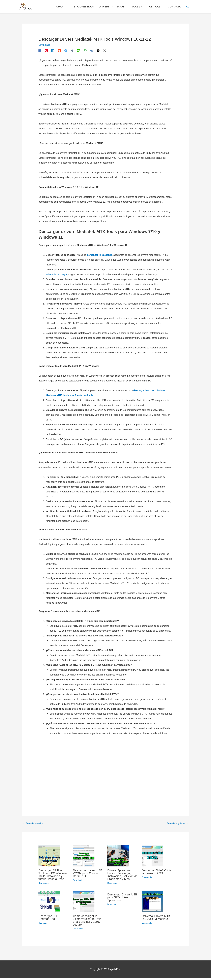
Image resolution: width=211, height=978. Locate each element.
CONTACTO (174, 6)
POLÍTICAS (154, 6)
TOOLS (136, 6)
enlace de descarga (56, 274)
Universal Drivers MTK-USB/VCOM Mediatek (156, 917)
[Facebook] (39, 50)
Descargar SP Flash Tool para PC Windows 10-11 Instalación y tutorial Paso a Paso (52, 875)
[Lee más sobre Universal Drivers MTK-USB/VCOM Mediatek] (152, 901)
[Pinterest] (46, 50)
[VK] (91, 50)
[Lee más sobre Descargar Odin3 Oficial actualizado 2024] (152, 855)
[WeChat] (78, 50)
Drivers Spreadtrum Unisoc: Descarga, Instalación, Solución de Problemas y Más (122, 875)
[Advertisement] (105, 769)
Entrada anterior (33, 823)
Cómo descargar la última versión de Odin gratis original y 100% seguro (87, 920)
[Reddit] (59, 50)
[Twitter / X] (104, 50)
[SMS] (98, 50)
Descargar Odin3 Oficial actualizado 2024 (157, 872)
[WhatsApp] (85, 50)
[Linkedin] (52, 50)
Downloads (44, 45)
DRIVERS (104, 6)
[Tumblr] (72, 50)
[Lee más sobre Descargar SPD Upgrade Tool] (49, 901)
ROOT (120, 6)
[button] (187, 6)
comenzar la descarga (99, 255)
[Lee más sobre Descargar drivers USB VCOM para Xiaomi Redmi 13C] (83, 855)
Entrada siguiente (177, 823)
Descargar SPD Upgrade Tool (48, 917)
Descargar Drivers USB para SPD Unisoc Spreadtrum (122, 897)
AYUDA (60, 6)
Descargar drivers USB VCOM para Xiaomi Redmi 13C (87, 873)
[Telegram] (65, 50)
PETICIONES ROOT (83, 6)
